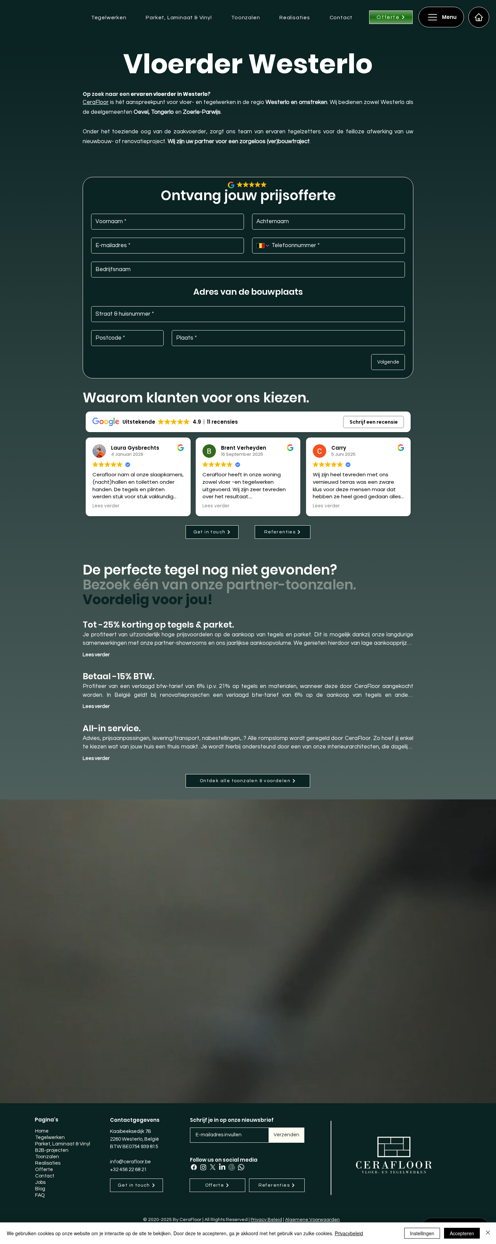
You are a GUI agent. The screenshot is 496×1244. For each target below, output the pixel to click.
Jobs (40, 1182)
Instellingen (422, 1233)
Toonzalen (47, 1156)
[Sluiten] (488, 1233)
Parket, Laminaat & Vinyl (60, 1143)
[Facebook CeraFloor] (194, 1167)
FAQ (40, 1195)
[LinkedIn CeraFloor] (222, 1167)
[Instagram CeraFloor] (203, 1167)
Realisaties (47, 1163)
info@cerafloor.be (130, 1161)
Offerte (44, 1169)
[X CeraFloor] (213, 1167)
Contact (44, 1176)
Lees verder (96, 654)
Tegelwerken (50, 1137)
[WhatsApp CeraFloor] (241, 1167)
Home (42, 1131)
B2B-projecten (51, 1150)
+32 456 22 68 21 (128, 1169)
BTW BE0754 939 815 (134, 1146)
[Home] (478, 17)
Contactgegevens (135, 1119)
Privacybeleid (349, 1233)
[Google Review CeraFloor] (232, 1167)
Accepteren (462, 1233)
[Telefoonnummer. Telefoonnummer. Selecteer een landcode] (263, 245)
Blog (40, 1188)
